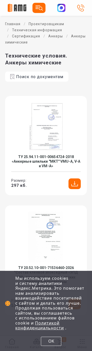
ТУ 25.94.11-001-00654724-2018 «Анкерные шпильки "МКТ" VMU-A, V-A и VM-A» (46, 161)
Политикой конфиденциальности (39, 325)
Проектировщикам (46, 24)
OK (51, 341)
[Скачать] (74, 183)
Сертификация (26, 36)
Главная (12, 24)
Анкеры (55, 36)
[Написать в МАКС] (61, 8)
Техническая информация (37, 30)
